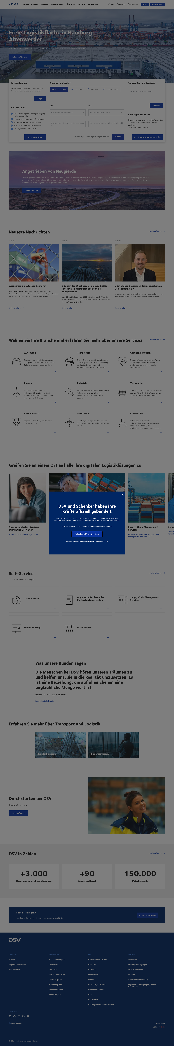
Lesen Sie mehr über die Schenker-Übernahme (85, 542)
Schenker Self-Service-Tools (87, 534)
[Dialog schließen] (122, 494)
